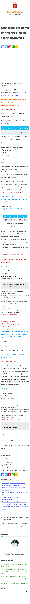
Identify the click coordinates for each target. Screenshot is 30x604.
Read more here (19, 554)
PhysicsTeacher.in (15, 12)
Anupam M (5, 41)
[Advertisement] (15, 66)
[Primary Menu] (15, 18)
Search (3, 588)
